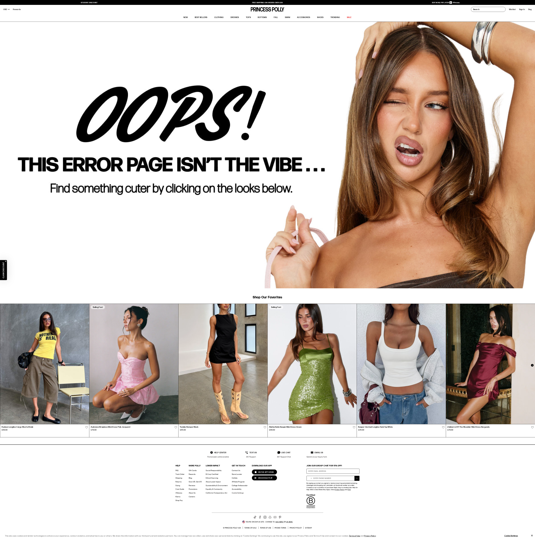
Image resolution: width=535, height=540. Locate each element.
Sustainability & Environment (217, 485)
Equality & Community (214, 489)
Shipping (179, 478)
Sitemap (308, 528)
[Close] (532, 535)
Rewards (192, 474)
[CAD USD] (6, 9)
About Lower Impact (213, 482)
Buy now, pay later (440, 2)
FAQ (177, 470)
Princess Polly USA (233, 528)
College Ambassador (240, 485)
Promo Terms (280, 528)
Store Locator (237, 474)
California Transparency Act (216, 493)
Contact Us (236, 470)
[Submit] (356, 478)
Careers (192, 497)
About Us (192, 493)
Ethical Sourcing (212, 478)
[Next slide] (532, 365)
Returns (179, 482)
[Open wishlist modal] (86, 427)
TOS (349, 490)
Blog (190, 478)
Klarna (178, 497)
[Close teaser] (5, 261)
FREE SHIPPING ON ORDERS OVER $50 (267, 2)
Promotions (193, 489)
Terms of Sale (250, 528)
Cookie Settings (238, 493)
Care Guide (180, 489)
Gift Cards (193, 470)
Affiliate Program (238, 482)
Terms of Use (265, 528)
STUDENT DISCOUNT (89, 2)
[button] (530, 9)
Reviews (192, 485)
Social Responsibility (214, 470)
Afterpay (179, 493)
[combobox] (310, 478)
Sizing (178, 485)
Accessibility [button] (236, 489)
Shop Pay (179, 500)
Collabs (235, 478)
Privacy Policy (339, 490)
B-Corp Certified (212, 474)
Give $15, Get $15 (195, 482)
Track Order (180, 474)
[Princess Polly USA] (267, 9)
